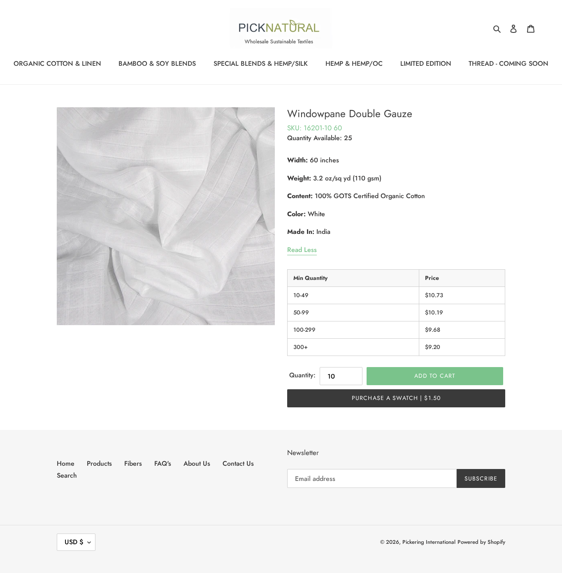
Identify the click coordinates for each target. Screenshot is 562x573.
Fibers (133, 463)
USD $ (74, 542)
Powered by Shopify (481, 542)
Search (67, 475)
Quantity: (302, 375)
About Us (196, 463)
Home (65, 463)
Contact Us (238, 463)
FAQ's (162, 463)
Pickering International (428, 542)
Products (99, 463)
